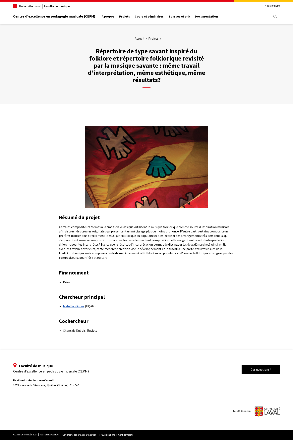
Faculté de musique (57, 6)
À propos (108, 16)
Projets (124, 16)
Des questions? (261, 369)
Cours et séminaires (149, 16)
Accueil (139, 38)
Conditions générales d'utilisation (79, 434)
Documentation (206, 16)
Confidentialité (125, 434)
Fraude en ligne (107, 434)
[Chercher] (275, 16)
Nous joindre (272, 5)
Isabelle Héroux (73, 306)
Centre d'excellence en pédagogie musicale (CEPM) (54, 16)
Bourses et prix (179, 16)
